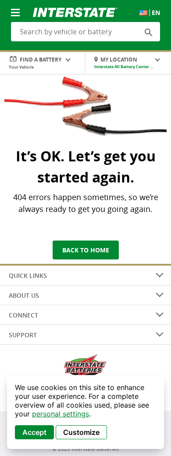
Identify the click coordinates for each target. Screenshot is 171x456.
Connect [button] (23, 315)
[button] (149, 32)
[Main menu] (16, 7)
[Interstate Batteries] (75, 11)
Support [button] (23, 335)
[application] (85, 412)
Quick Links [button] (28, 275)
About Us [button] (24, 295)
